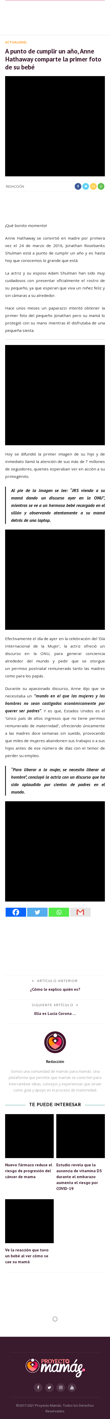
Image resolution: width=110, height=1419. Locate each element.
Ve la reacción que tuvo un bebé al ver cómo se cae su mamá (27, 1255)
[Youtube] (72, 1387)
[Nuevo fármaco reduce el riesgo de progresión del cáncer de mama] (29, 1136)
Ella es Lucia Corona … (55, 1013)
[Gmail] (80, 912)
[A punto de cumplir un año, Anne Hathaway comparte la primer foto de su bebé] (55, 126)
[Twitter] (37, 912)
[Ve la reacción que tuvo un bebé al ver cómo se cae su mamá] (29, 1221)
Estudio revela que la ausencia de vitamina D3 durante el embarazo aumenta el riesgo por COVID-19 (79, 1176)
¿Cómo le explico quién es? (55, 989)
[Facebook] (16, 912)
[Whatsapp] (59, 912)
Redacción (15, 186)
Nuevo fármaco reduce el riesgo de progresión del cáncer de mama (28, 1170)
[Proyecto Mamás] (55, 1367)
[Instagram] (60, 1387)
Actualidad (15, 42)
